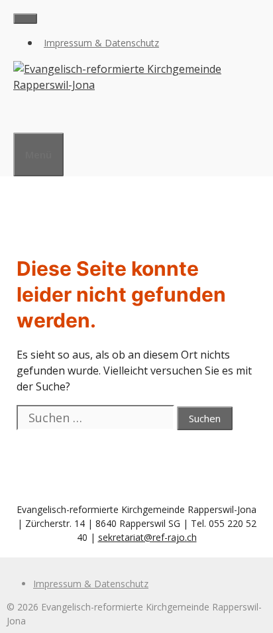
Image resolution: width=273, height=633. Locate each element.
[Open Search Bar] (20, 116)
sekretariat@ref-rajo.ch (147, 537)
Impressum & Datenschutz (101, 42)
